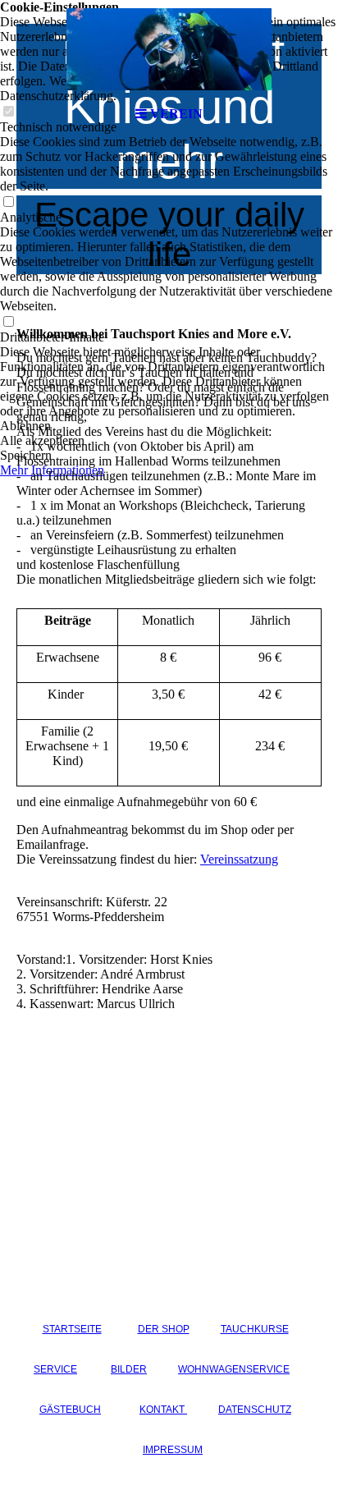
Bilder (129, 1369)
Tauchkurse (255, 1329)
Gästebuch (70, 1409)
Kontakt (163, 1409)
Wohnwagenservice (234, 1369)
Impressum (173, 1450)
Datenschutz (254, 1409)
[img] (169, 49)
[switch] (8, 202)
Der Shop (164, 1329)
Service (55, 1369)
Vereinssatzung (239, 859)
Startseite (72, 1329)
